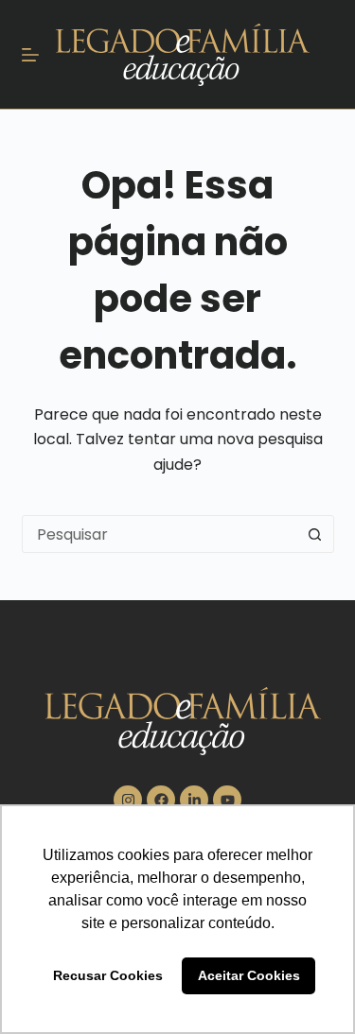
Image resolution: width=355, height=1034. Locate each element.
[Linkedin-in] (194, 799)
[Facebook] (161, 799)
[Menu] (30, 54)
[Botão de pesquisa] (315, 534)
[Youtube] (227, 799)
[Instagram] (128, 799)
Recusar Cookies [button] (108, 975)
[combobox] (160, 534)
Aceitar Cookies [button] (249, 975)
